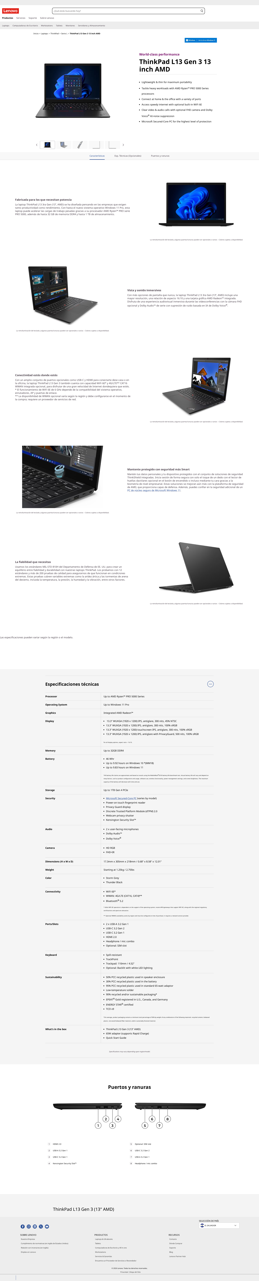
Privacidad (124, 1272)
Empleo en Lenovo (28, 1252)
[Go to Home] (10, 11)
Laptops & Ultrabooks (104, 1239)
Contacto (173, 1239)
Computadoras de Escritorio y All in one (111, 1247)
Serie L (64, 33)
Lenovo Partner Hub (177, 1256)
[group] (47, 145)
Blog (171, 1252)
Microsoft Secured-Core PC (121, 798)
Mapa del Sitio (135, 1272)
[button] (202, 11)
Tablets (98, 1243)
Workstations (100, 1252)
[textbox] (219, 1225)
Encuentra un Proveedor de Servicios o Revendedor (115, 1260)
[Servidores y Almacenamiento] (106, 25)
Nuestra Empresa (28, 1239)
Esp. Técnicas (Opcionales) (128, 155)
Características (97, 155)
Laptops (44, 33)
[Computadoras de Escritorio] (39, 25)
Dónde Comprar (175, 1243)
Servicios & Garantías (103, 1256)
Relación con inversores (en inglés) (34, 1247)
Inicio (35, 33)
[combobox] (125, 10)
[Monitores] (76, 25)
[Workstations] (54, 25)
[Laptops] (10, 25)
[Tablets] (63, 25)
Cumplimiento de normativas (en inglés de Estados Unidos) (44, 1243)
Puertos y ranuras (160, 155)
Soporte (172, 1247)
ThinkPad (54, 33)
